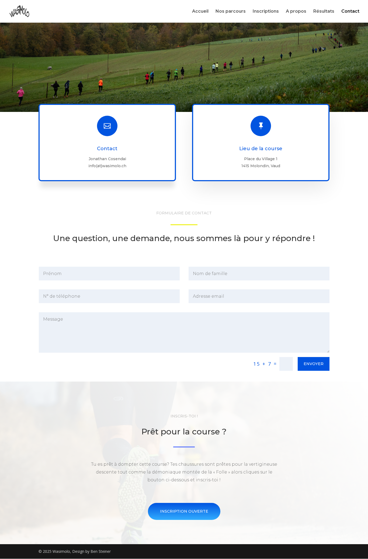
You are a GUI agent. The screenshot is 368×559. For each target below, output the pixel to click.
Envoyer (314, 363)
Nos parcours (231, 11)
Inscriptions (266, 11)
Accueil (200, 11)
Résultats (323, 11)
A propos (296, 11)
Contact (350, 11)
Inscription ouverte (184, 511)
